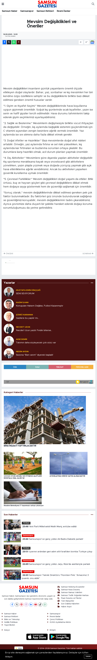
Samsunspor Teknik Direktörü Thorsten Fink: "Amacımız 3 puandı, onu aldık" (55, 576)
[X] (17, 605)
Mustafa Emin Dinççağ (28, 290)
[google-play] (60, 637)
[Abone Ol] (92, 42)
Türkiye (26, 523)
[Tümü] (92, 283)
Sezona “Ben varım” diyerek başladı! (34, 355)
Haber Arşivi (66, 607)
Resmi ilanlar (55, 616)
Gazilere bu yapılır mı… (27, 318)
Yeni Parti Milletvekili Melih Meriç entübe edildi (49, 526)
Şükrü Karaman (24, 315)
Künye (7, 630)
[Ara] (93, 4)
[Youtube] (35, 605)
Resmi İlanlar (63, 11)
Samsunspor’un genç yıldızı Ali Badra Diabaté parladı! (52, 539)
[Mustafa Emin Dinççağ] (9, 292)
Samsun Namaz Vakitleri (71, 592)
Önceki (9, 254)
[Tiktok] (40, 605)
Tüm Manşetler (67, 601)
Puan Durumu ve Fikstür (71, 598)
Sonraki (87, 254)
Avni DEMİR (21, 339)
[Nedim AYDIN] (9, 353)
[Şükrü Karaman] (9, 316)
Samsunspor (27, 11)
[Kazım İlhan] (9, 304)
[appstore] (37, 637)
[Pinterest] (21, 605)
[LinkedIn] (31, 605)
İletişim (53, 630)
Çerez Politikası (56, 619)
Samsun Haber (9, 11)
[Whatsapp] (45, 605)
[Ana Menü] (3, 4)
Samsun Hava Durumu (70, 590)
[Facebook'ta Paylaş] (4, 42)
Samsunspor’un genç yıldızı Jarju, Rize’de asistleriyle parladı (56, 564)
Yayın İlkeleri (9, 625)
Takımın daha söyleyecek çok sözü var (36, 343)
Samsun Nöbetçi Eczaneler (72, 587)
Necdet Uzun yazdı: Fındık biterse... (34, 330)
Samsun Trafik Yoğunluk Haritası (75, 595)
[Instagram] (26, 605)
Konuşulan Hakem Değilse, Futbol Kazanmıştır (39, 306)
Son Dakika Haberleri (70, 604)
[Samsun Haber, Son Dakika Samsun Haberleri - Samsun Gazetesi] (47, 4)
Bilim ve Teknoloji (11, 619)
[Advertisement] (48, 64)
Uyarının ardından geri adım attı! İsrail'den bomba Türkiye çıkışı (57, 552)
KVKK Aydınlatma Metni (60, 622)
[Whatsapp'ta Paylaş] (14, 42)
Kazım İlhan (22, 302)
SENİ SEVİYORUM (25, 293)
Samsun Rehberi (45, 11)
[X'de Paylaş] (9, 42)
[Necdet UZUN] (9, 328)
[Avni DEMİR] (9, 341)
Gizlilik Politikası (11, 622)
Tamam (88, 656)
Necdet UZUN (23, 327)
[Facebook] (12, 605)
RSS (20, 648)
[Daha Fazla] (19, 42)
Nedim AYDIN (22, 352)
